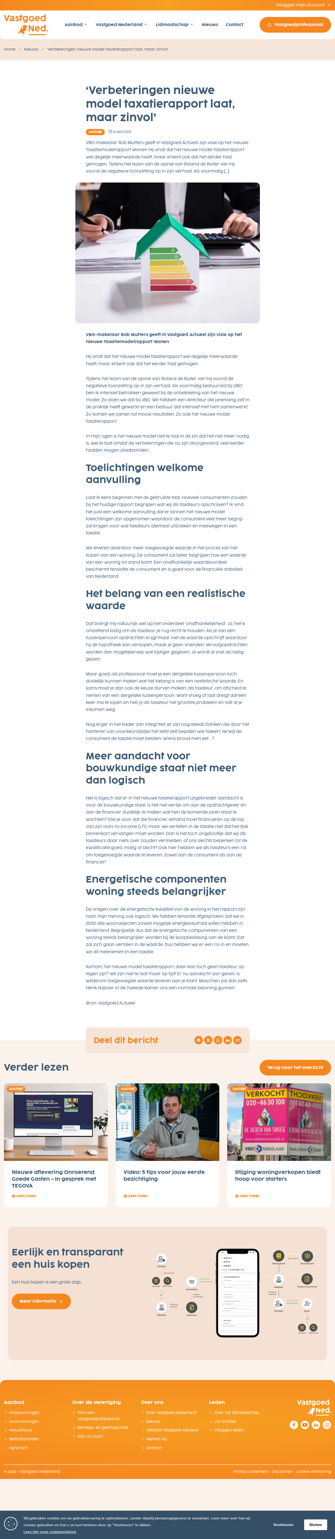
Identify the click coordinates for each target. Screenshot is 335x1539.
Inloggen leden (229, 1430)
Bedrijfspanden (24, 1439)
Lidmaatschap (173, 24)
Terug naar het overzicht (295, 1067)
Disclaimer (282, 1472)
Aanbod (74, 24)
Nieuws (210, 24)
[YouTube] (305, 1425)
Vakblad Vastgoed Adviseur (172, 1430)
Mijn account (90, 1436)
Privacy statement (250, 1472)
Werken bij (156, 1439)
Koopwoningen (24, 1413)
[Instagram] (327, 1425)
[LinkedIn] (316, 1425)
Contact (234, 24)
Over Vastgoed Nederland (171, 1413)
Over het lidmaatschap (236, 1413)
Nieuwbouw (21, 1430)
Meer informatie (38, 1301)
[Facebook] (294, 1425)
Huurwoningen (24, 1421)
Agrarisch (18, 1448)
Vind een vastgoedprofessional (98, 1416)
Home (9, 49)
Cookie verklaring (313, 1472)
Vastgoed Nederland (120, 24)
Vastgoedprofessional (298, 24)
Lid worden (225, 1421)
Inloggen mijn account (301, 5)
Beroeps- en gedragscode (102, 1427)
